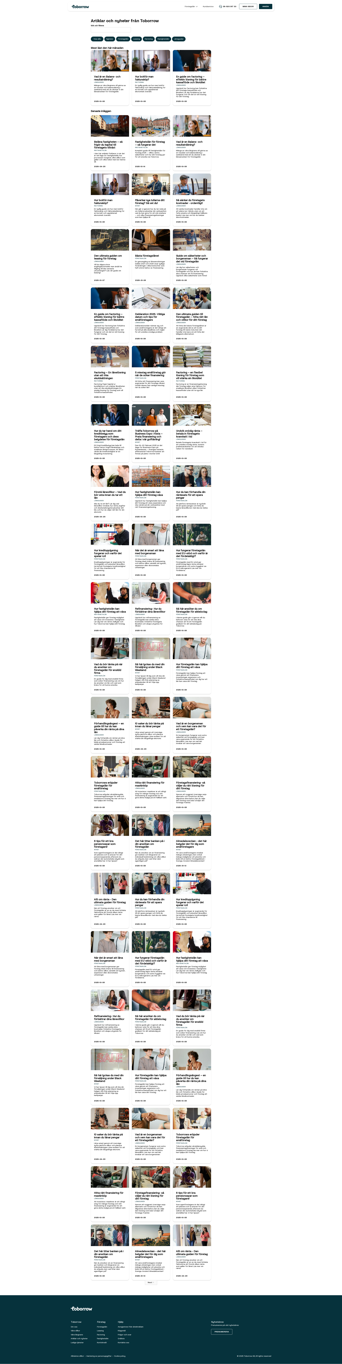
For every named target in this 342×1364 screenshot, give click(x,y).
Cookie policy (119, 1356)
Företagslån (102, 1327)
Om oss (74, 1327)
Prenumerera (222, 1332)
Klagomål (122, 1331)
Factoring (101, 1335)
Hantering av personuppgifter (99, 1356)
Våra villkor (75, 1331)
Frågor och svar (124, 1335)
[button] (191, 6)
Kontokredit (102, 1343)
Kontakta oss (123, 1343)
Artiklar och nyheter (79, 1339)
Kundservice (208, 6)
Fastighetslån (102, 1339)
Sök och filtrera (97, 26)
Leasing (100, 1331)
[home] (126, 6)
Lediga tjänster (77, 1343)
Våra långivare (77, 1335)
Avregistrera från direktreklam (130, 1327)
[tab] (97, 39)
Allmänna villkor (77, 1356)
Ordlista (121, 1339)
